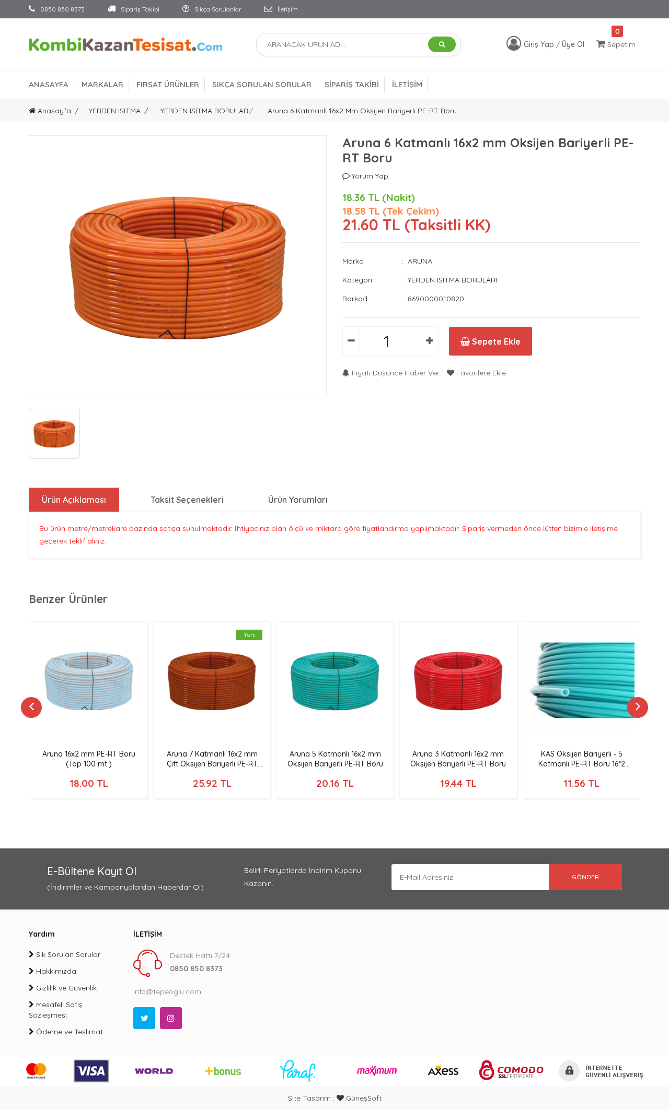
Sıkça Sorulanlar (217, 9)
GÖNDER (585, 877)
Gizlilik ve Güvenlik (65, 988)
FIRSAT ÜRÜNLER (167, 84)
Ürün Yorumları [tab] (298, 499)
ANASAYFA (48, 84)
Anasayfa (53, 110)
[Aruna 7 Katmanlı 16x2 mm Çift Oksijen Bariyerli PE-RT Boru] (212, 680)
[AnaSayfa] (125, 44)
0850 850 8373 (62, 9)
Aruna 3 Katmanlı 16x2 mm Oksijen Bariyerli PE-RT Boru (458, 759)
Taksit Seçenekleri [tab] (187, 499)
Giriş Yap (540, 44)
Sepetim (620, 44)
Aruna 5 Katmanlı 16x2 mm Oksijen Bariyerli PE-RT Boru (335, 759)
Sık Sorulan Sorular (67, 954)
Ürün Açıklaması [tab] (74, 499)
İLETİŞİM (407, 84)
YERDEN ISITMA (115, 110)
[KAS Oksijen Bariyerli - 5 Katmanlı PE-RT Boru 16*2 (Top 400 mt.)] (581, 680)
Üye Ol (573, 44)
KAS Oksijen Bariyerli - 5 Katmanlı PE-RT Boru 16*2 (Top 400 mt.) (581, 763)
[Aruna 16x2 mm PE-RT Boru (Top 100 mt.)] (89, 680)
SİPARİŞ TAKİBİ (352, 84)
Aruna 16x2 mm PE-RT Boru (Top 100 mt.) (88, 759)
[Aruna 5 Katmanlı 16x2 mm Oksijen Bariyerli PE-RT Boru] (335, 680)
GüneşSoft (363, 1098)
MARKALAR (102, 84)
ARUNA (420, 261)
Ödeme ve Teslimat (68, 1031)
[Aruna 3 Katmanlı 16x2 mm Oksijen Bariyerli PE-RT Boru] (458, 680)
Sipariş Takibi (139, 9)
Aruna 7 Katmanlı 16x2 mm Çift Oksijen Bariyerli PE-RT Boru (212, 763)
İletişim (287, 9)
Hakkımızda (55, 971)
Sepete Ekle (495, 341)
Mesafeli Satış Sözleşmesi (56, 1010)
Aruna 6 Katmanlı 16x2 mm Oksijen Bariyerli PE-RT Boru (362, 110)
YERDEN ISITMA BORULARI (205, 110)
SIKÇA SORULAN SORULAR (262, 84)
